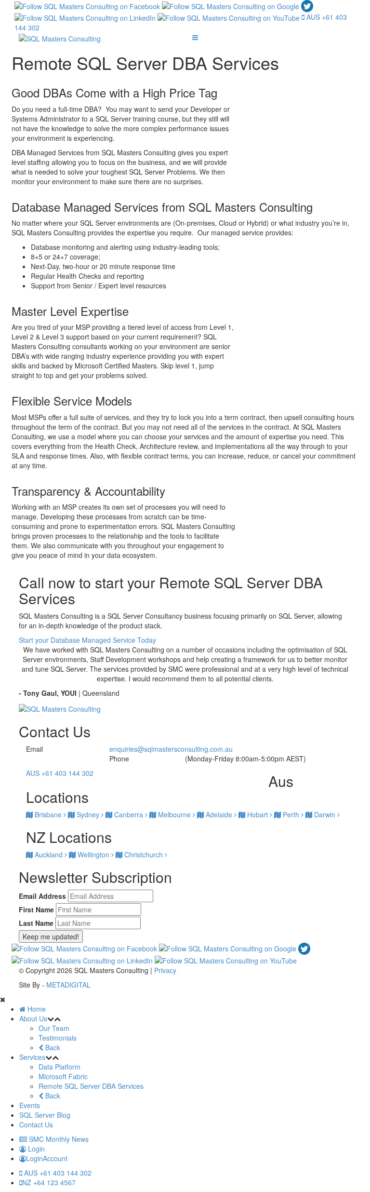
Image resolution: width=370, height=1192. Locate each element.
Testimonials (58, 1038)
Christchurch (143, 854)
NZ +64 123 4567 (49, 1182)
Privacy (165, 970)
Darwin (324, 814)
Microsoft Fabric (63, 1076)
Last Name (36, 923)
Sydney (88, 814)
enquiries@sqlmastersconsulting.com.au (171, 749)
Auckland (49, 854)
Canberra (128, 814)
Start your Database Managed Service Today (87, 640)
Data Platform (59, 1066)
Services (32, 1057)
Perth (291, 814)
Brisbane (48, 814)
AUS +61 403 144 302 (57, 1173)
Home (36, 1009)
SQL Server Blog (44, 1115)
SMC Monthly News (58, 1139)
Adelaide (219, 814)
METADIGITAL (68, 984)
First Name (36, 909)
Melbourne (174, 814)
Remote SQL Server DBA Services (91, 1086)
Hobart (257, 814)
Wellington (93, 854)
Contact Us (36, 1124)
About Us (33, 1018)
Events (29, 1105)
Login (35, 1148)
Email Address (42, 896)
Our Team (54, 1028)
